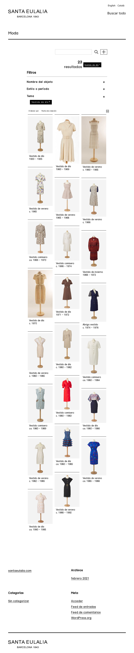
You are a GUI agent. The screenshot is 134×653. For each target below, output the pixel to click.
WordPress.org (81, 618)
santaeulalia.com (20, 571)
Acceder (77, 601)
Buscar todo (116, 13)
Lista (107, 110)
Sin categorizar (18, 601)
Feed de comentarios (86, 612)
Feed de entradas (83, 607)
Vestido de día (40, 102)
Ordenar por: (33, 111)
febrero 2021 (80, 578)
